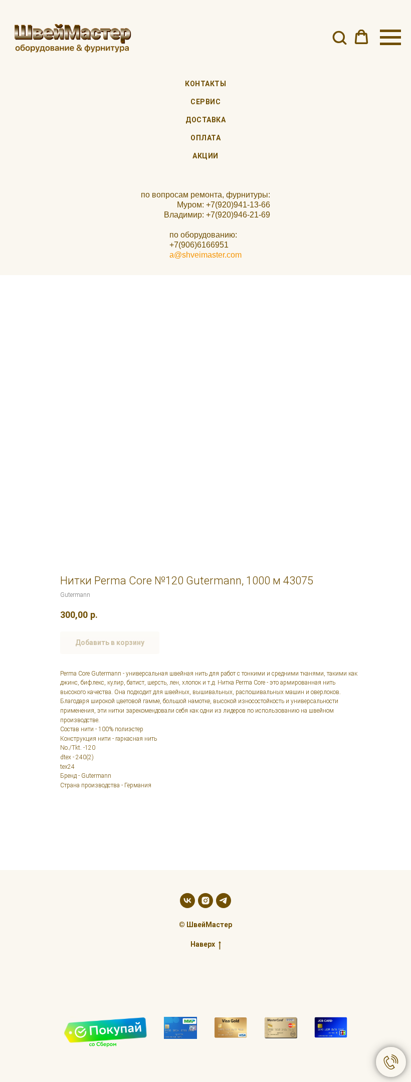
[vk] (187, 900)
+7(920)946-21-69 (238, 214)
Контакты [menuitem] (205, 84)
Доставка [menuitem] (205, 120)
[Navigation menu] (390, 38)
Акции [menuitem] (205, 156)
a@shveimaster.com (205, 255)
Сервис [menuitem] (205, 102)
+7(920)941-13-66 (238, 204)
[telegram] (223, 900)
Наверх (202, 944)
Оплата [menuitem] (205, 138)
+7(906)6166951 (199, 245)
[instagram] (205, 900)
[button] (339, 37)
